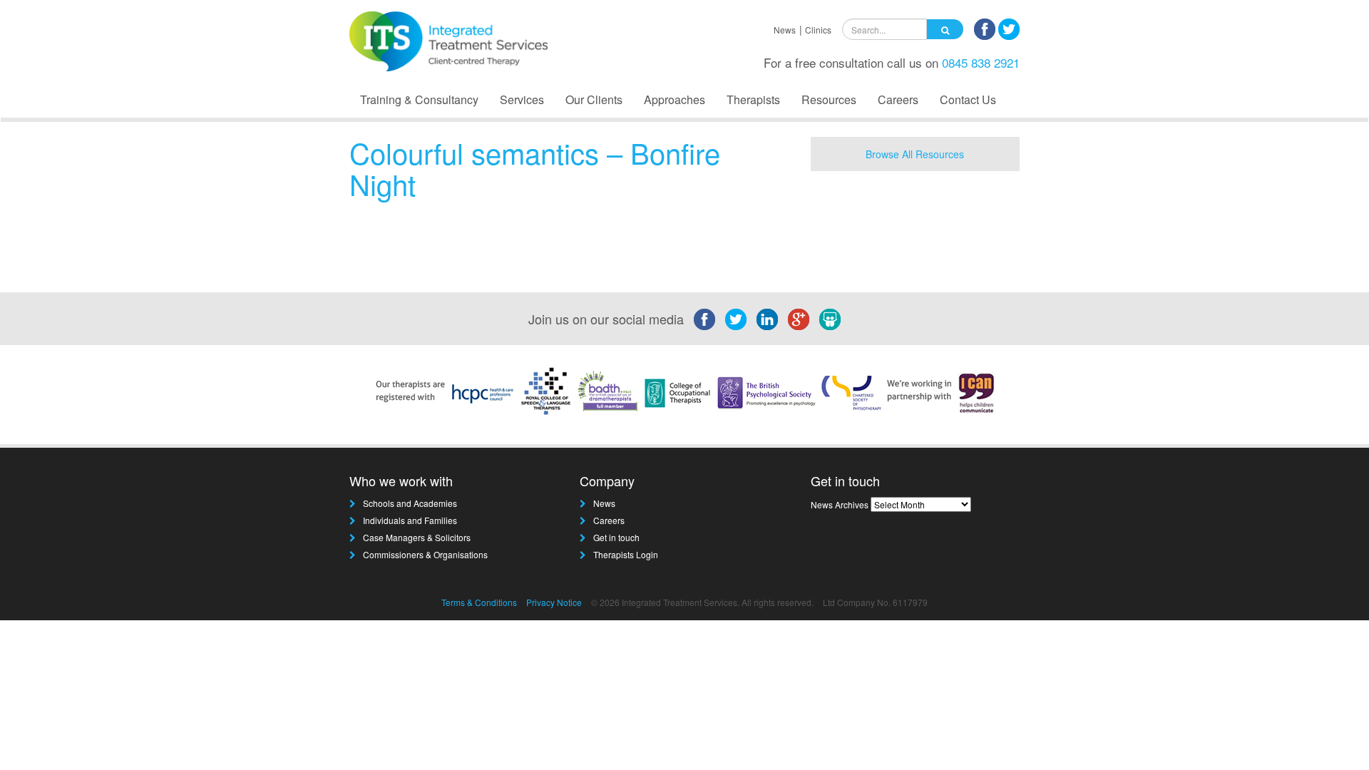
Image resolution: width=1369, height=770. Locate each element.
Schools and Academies (410, 503)
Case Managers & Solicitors (417, 537)
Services (522, 99)
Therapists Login (625, 554)
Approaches (674, 99)
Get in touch (616, 537)
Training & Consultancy (419, 99)
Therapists (753, 99)
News (785, 30)
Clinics (818, 30)
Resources (828, 99)
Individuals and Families (410, 520)
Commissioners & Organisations (425, 554)
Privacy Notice (554, 602)
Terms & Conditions (479, 602)
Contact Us (968, 99)
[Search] (945, 29)
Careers (898, 99)
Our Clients (593, 99)
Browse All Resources (915, 154)
